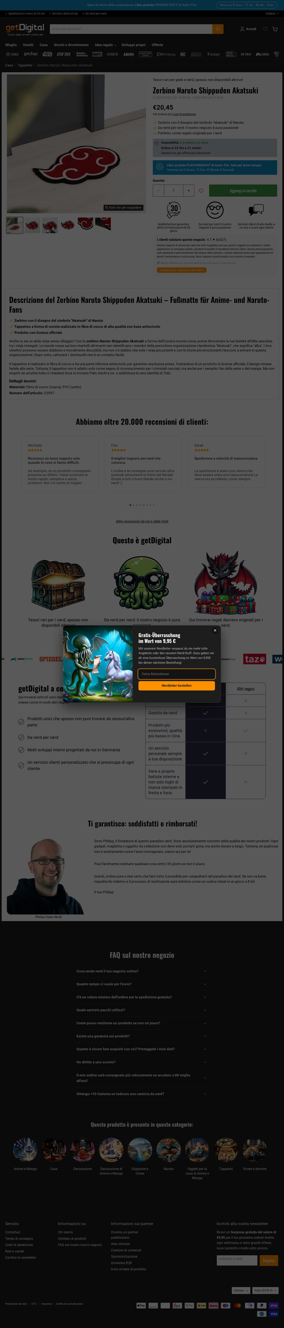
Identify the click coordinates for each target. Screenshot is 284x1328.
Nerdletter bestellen (176, 686)
